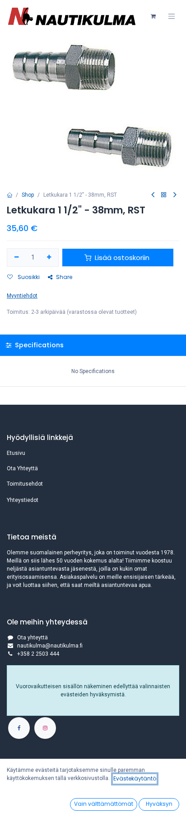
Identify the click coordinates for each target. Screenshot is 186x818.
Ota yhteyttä (32, 637)
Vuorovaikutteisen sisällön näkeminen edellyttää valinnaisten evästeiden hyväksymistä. (93, 690)
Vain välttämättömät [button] (103, 804)
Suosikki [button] (28, 277)
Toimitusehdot (25, 484)
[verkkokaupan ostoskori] (153, 16)
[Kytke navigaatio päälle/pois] (171, 16)
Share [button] (64, 277)
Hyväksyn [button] (159, 804)
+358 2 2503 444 (38, 654)
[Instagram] (45, 728)
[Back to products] (163, 195)
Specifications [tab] (38, 345)
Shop (28, 195)
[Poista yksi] (16, 257)
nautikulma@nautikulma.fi (50, 646)
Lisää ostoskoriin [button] (122, 257)
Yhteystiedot (22, 500)
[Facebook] (19, 728)
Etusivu (16, 453)
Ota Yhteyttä (22, 468)
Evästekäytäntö (134, 778)
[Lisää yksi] (49, 257)
